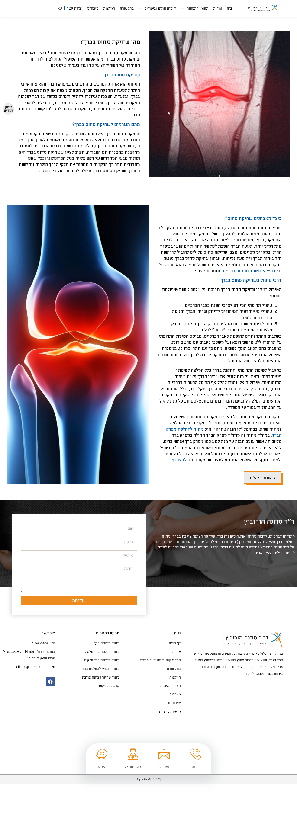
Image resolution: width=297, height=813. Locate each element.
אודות (217, 8)
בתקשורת (127, 8)
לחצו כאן (178, 460)
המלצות (109, 8)
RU (60, 8)
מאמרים (93, 8)
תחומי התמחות (197, 8)
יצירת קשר (74, 8)
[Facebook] (50, 681)
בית (229, 8)
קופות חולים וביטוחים (160, 8)
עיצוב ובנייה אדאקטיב (148, 779)
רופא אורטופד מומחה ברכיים (249, 271)
